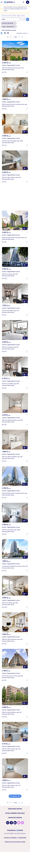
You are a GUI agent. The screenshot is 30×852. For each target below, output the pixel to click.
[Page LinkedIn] (15, 822)
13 (26, 168)
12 (26, 301)
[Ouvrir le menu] (1, 2)
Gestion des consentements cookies (15, 842)
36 (26, 131)
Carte (5, 32)
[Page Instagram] (7, 822)
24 (26, 58)
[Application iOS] (18, 822)
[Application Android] (22, 822)
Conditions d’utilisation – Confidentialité (15, 837)
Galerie (1, 32)
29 (26, 228)
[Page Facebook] (11, 822)
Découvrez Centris (15, 809)
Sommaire (8, 32)
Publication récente (21, 33)
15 (26, 447)
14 (26, 739)
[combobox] (15, 15)
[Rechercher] (23, 2)
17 (26, 411)
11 (26, 95)
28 (26, 520)
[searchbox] (14, 16)
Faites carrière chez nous (15, 813)
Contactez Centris (15, 817)
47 (26, 703)
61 (26, 265)
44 (26, 484)
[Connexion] (27, 2)
